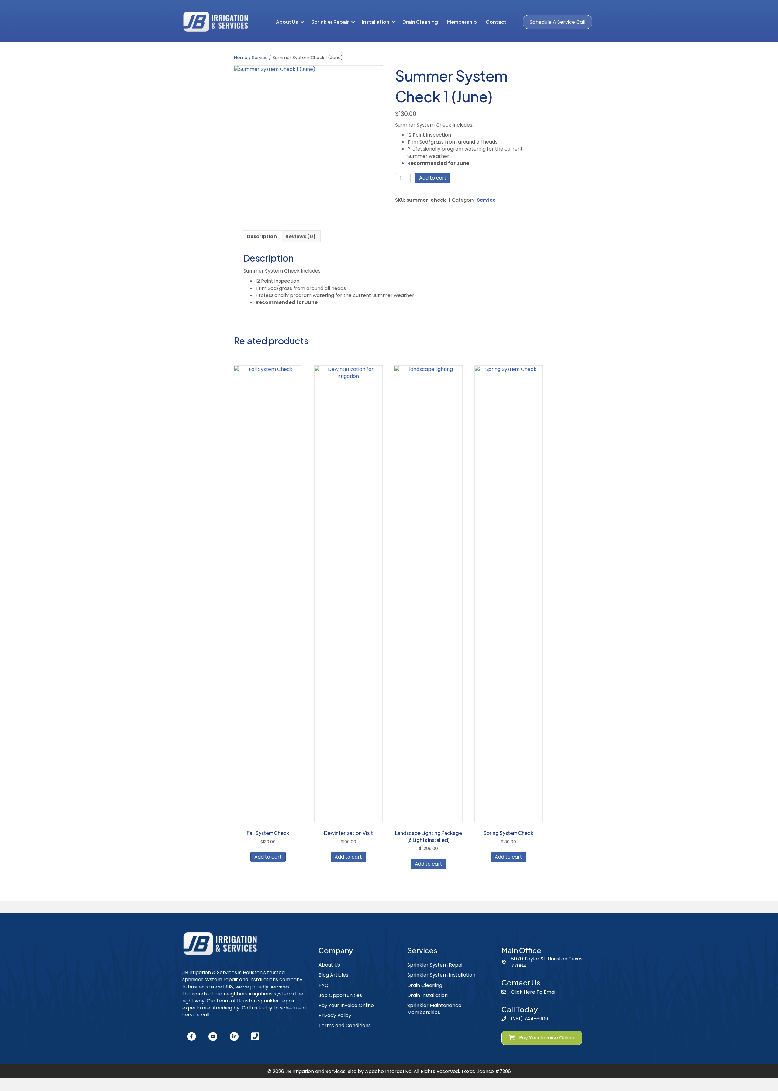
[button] (302, 22)
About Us (287, 22)
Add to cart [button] (268, 856)
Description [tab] (262, 236)
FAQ (323, 985)
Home (240, 57)
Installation (375, 22)
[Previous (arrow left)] (10, 545)
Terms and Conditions (344, 1025)
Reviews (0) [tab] (300, 236)
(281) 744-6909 (529, 1018)
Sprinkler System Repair (435, 964)
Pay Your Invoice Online (346, 1005)
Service (260, 57)
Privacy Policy (334, 1015)
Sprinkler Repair (330, 22)
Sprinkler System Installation (441, 974)
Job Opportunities (340, 995)
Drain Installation (427, 995)
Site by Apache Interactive (379, 1071)
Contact (496, 22)
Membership (462, 22)
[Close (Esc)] (771, 6)
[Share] (758, 6)
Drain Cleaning (420, 22)
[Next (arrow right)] (767, 545)
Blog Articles (333, 974)
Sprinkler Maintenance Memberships (434, 1009)
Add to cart (432, 177)
